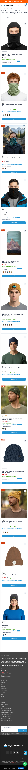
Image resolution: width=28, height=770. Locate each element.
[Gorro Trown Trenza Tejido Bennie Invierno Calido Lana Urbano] (14, 503)
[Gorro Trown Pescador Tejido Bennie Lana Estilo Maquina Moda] (14, 453)
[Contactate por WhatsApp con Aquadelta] (11, 752)
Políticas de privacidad (6, 714)
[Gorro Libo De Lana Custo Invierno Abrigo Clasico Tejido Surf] (14, 296)
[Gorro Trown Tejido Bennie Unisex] (14, 556)
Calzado (3, 692)
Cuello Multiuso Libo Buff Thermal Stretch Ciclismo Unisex (12, 158)
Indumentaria (4, 690)
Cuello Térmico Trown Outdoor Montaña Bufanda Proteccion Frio (11, 262)
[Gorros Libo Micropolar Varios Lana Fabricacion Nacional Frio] (14, 606)
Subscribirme (22, 730)
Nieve (5, 8)
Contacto (3, 702)
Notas (2, 696)
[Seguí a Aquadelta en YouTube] (17, 752)
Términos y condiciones (6, 710)
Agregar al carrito (14, 65)
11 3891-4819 (5, 672)
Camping (3, 682)
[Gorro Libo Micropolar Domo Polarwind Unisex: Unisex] (14, 349)
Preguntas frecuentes (6, 716)
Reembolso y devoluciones (7, 712)
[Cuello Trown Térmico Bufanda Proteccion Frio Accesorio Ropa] (14, 243)
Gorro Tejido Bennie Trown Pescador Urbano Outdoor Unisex (13, 472)
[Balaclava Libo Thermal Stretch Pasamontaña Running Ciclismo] (14, 36)
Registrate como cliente (6, 720)
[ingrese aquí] (14, 762)
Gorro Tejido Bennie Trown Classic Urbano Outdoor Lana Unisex (12, 419)
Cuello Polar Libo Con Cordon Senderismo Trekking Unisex (12, 211)
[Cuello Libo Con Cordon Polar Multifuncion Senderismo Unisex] (14, 192)
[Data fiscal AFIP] (25, 753)
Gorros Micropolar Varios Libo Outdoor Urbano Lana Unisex (13, 625)
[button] (18, 5)
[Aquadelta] (8, 5)
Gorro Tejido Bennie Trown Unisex (10, 574)
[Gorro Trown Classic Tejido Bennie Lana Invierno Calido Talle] (14, 400)
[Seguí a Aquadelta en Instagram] (14, 752)
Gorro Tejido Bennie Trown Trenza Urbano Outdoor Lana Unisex (12, 522)
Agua (2, 684)
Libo (3, 52)
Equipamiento (4, 688)
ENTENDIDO (21, 768)
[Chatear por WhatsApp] (25, 764)
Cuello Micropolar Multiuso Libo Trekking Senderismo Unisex (12, 105)
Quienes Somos (4, 704)
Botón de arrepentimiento (7, 708)
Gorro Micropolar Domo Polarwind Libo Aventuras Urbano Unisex (11, 368)
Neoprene (3, 686)
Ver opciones (14, 119)
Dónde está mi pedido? (6, 718)
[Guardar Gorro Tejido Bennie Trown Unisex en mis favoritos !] (25, 544)
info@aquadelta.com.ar (7, 676)
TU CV (2, 706)
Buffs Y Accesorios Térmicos (14, 8)
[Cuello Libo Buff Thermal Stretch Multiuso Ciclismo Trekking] (14, 139)
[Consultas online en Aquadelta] (7, 752)
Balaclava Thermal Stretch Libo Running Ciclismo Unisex (12, 55)
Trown (3, 260)
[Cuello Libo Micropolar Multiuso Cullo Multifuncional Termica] (14, 86)
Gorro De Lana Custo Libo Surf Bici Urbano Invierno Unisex (12, 315)
